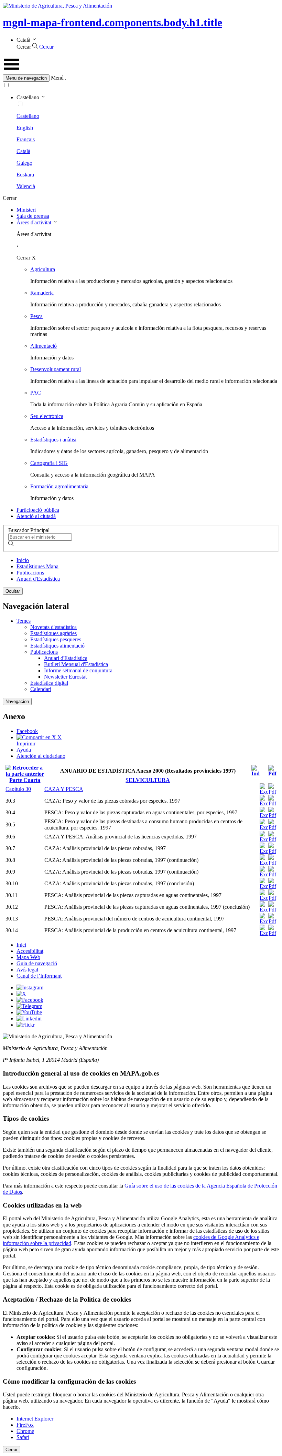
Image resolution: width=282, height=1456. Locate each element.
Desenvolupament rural (55, 369)
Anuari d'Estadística (38, 579)
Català (23, 151)
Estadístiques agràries (53, 633)
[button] (141, 78)
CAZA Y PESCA (63, 789)
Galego (24, 163)
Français (26, 139)
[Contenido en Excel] (264, 803)
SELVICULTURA (148, 780)
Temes (24, 621)
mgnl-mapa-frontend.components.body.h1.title (112, 22)
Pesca (36, 316)
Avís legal (27, 970)
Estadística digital (49, 683)
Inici (21, 945)
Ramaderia (42, 293)
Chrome (25, 1431)
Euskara (25, 174)
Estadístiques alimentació (57, 646)
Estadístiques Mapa (37, 566)
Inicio (23, 560)
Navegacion (17, 701)
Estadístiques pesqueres (55, 639)
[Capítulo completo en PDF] (272, 792)
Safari (23, 1437)
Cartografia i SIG (49, 463)
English (25, 128)
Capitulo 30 (18, 789)
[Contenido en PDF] (272, 803)
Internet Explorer (35, 1419)
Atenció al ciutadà (36, 516)
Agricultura (42, 269)
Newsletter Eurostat (65, 677)
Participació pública (38, 510)
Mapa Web (28, 957)
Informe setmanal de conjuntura (78, 670)
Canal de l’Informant (39, 976)
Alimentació (43, 346)
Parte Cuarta (24, 780)
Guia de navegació (37, 963)
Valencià (26, 186)
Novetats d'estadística (53, 627)
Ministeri (26, 210)
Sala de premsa (33, 216)
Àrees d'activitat (35, 222)
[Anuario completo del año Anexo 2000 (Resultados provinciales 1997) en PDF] (272, 773)
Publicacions (30, 573)
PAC (35, 393)
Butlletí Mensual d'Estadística (76, 664)
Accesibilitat (30, 951)
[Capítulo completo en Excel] (264, 792)
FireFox (25, 1425)
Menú (57, 78)
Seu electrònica (46, 416)
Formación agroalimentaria (59, 486)
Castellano (28, 116)
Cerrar (12, 1449)
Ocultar (13, 591)
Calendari (40, 689)
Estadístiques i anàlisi (53, 439)
